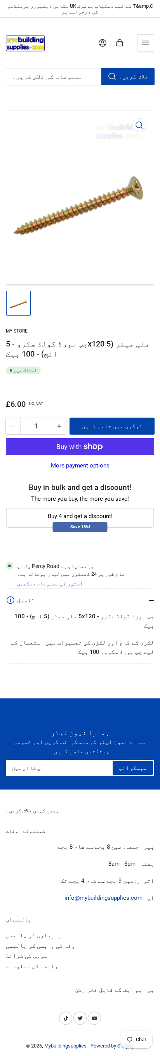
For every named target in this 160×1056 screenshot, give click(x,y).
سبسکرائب (133, 767)
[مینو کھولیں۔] (145, 42)
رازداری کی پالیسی (33, 935)
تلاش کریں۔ (133, 76)
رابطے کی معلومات (32, 966)
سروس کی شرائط (26, 955)
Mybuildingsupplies (65, 1046)
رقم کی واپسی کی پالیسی (40, 945)
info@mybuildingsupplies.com (103, 897)
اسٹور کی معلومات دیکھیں (50, 583)
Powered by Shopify (112, 1046)
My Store (17, 331)
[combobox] (80, 76)
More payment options (80, 465)
